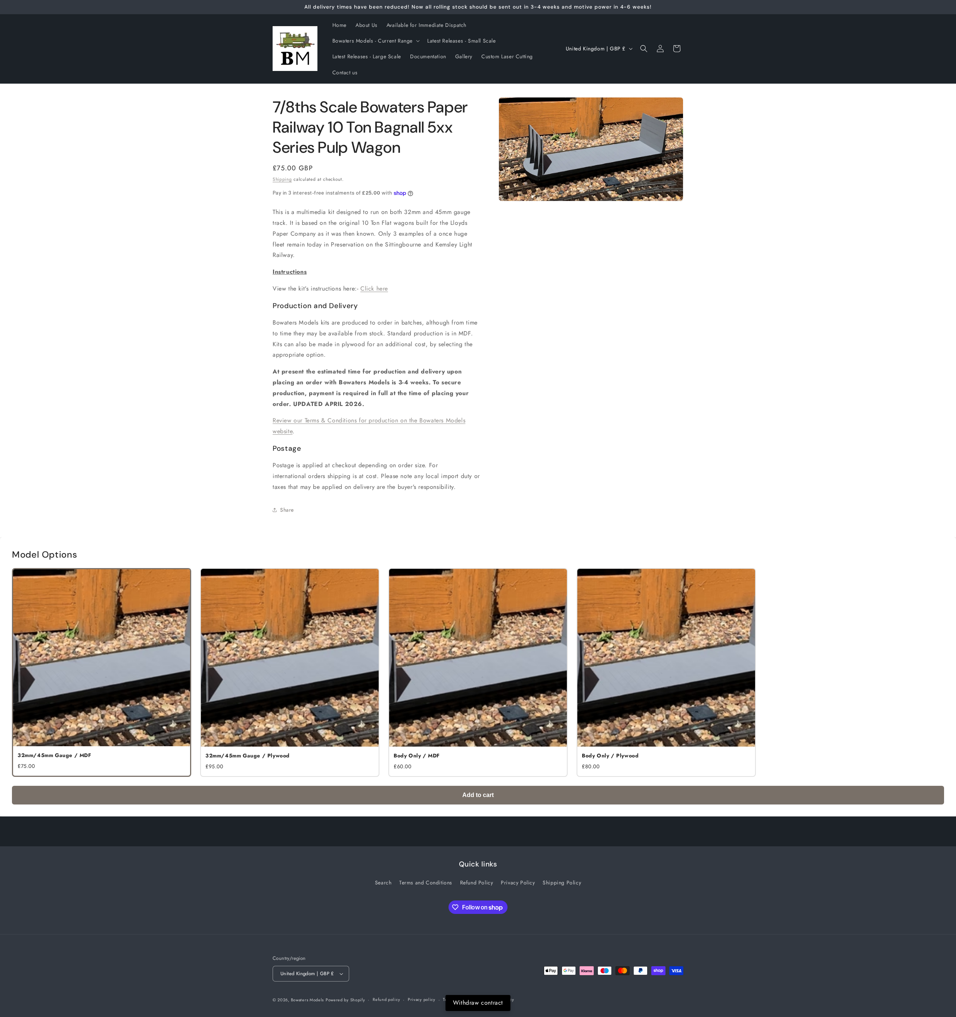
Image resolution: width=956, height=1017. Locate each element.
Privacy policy (421, 999)
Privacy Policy (518, 882)
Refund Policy (476, 882)
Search (383, 882)
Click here (374, 288)
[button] (375, 41)
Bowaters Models (307, 1000)
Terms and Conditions (425, 882)
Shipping (282, 179)
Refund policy (386, 999)
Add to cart (478, 795)
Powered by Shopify (345, 1000)
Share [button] (287, 510)
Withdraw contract (478, 1002)
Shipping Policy (562, 882)
